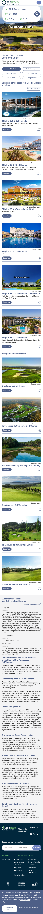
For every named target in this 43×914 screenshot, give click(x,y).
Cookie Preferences (32, 871)
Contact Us (18, 870)
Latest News (18, 859)
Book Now (6, 130)
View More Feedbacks (32, 605)
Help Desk (17, 868)
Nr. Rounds (27, 19)
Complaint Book (19, 875)
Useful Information (34, 862)
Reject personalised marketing (28, 907)
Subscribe (36, 847)
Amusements (19, 862)
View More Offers (33, 89)
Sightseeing (32, 859)
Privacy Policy (25, 900)
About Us (17, 865)
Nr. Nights (12, 19)
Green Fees (32, 868)
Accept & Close (9, 909)
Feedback (31, 865)
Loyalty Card (6, 859)
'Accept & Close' (33, 895)
